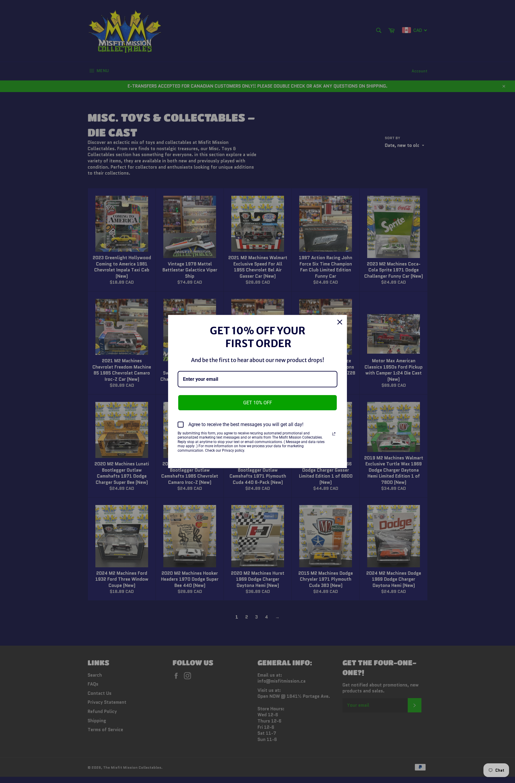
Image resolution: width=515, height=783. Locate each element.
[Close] (340, 322)
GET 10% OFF (257, 403)
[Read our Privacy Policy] (333, 433)
